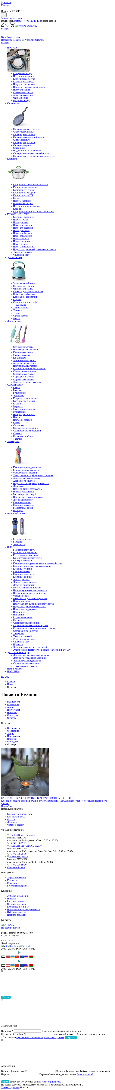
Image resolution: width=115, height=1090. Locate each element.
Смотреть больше (16, 867)
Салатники (18, 425)
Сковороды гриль (22, 145)
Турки (16, 313)
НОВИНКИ (13, 671)
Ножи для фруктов (22, 233)
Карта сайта (7, 940)
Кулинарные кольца (23, 352)
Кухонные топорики (23, 217)
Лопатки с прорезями (24, 585)
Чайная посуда (20, 97)
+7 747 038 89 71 (18, 843)
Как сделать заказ (16, 816)
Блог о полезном (15, 901)
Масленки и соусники (24, 409)
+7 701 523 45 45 (30, 21)
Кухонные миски (22, 502)
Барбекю (17, 541)
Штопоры (18, 510)
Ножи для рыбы (21, 230)
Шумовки (18, 644)
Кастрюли (12, 158)
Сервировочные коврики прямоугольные (34, 628)
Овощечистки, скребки (25, 472)
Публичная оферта (16, 912)
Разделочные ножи (22, 617)
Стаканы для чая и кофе (25, 302)
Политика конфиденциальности (23, 909)
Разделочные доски (23, 508)
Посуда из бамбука (22, 420)
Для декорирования (23, 499)
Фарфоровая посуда (23, 95)
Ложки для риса (21, 579)
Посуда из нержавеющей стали (29, 87)
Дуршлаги (18, 486)
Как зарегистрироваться (19, 814)
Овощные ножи (21, 595)
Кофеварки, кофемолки (25, 296)
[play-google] (24, 954)
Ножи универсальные (24, 246)
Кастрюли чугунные (23, 190)
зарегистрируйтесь (51, 1081)
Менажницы (19, 411)
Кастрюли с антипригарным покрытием (33, 211)
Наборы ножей (20, 219)
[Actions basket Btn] (12, 26)
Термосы (17, 310)
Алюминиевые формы (24, 360)
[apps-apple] (8, 954)
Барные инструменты (24, 550)
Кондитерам (19, 357)
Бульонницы (19, 393)
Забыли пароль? (85, 1074)
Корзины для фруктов (24, 401)
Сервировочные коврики (26, 622)
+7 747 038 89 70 (18, 864)
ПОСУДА (12, 47)
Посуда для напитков (24, 84)
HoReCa (11, 547)
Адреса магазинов (16, 877)
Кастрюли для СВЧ (23, 195)
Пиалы (16, 417)
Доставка (12, 822)
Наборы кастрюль (22, 200)
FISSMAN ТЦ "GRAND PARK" (25, 845)
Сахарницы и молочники (26, 428)
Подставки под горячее (25, 609)
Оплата (11, 819)
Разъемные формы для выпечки (29, 368)
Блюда (16, 387)
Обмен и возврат (15, 824)
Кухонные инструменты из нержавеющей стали (37, 563)
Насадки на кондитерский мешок (30, 593)
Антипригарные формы (25, 363)
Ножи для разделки (23, 227)
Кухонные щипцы (22, 577)
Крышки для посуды (23, 81)
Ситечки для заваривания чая (28, 291)
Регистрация (13, 37)
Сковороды (13, 103)
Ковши (16, 198)
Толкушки (18, 633)
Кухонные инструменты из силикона (32, 566)
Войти (5, 1082)
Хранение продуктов (24, 480)
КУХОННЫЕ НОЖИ (18, 214)
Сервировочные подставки (27, 430)
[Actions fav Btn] (7, 26)
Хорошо (5, 997)
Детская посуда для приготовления (31, 655)
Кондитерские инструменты (27, 558)
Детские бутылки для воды (27, 660)
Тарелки (17, 438)
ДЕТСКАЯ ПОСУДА (18, 652)
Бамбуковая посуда (22, 73)
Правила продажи (16, 915)
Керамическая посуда (24, 79)
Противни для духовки (25, 366)
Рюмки (16, 422)
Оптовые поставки (17, 904)
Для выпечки (14, 321)
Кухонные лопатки (22, 568)
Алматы (17, 21)
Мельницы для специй (24, 494)
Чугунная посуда (21, 100)
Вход (3, 37)
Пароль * (5, 1074)
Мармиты (18, 406)
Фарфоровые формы (23, 376)
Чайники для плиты (23, 288)
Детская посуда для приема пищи (30, 658)
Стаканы (17, 433)
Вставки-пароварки (23, 203)
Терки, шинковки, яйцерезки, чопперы (33, 475)
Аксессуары (13, 441)
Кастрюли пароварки (24, 192)
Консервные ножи (22, 560)
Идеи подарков (15, 668)
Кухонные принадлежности (27, 467)
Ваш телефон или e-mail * (14, 1071)
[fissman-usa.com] (26, 957)
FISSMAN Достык (18, 856)
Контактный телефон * (13, 1034)
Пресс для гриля (21, 89)
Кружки (17, 299)
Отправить (70, 1037)
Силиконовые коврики (25, 371)
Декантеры (18, 395)
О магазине (13, 704)
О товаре (11, 718)
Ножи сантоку (20, 244)
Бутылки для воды (22, 539)
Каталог (5, 5)
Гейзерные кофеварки (24, 294)
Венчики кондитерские (25, 552)
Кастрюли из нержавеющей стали (30, 184)
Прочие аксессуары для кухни (28, 497)
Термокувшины (21, 307)
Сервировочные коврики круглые (30, 625)
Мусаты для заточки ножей (27, 587)
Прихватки (19, 614)
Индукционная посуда (24, 76)
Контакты (12, 880)
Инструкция (13, 710)
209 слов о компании (18, 896)
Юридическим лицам (18, 906)
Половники (19, 612)
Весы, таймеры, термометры (27, 489)
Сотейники (19, 148)
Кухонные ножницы (23, 505)
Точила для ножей (22, 252)
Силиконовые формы (24, 374)
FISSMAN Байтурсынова (22, 835)
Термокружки (20, 305)
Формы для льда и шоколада (27, 478)
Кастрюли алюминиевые (26, 187)
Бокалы (17, 390)
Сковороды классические (26, 129)
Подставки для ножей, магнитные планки (34, 249)
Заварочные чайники (24, 283)
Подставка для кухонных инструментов (33, 604)
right (7, 676)
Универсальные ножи (24, 639)
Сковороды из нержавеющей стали (31, 153)
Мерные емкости (21, 355)
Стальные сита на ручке (25, 631)
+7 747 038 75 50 (18, 854)
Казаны (17, 209)
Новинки (12, 712)
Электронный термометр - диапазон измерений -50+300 (42, 649)
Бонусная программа (17, 885)
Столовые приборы (23, 436)
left (2, 676)
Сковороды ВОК (21, 140)
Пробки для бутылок (23, 491)
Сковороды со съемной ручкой (29, 137)
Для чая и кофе (14, 257)
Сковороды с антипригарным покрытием (34, 156)
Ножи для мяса (20, 222)
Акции (10, 707)
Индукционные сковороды (27, 150)
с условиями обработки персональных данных (40, 1037)
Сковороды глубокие (24, 134)
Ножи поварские (21, 241)
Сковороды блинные (23, 131)
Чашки (16, 318)
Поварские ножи (21, 601)
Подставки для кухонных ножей (29, 606)
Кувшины (18, 403)
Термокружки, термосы (25, 666)
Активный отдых (16, 513)
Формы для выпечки (23, 379)
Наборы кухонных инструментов (30, 590)
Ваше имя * (7, 1031)
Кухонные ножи (21, 571)
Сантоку (17, 620)
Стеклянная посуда (23, 92)
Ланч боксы (19, 544)
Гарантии (12, 883)
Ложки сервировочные (25, 582)
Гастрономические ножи (25, 555)
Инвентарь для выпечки (25, 349)
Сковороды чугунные (24, 142)
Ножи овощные (21, 238)
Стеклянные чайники (24, 286)
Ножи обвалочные (22, 236)
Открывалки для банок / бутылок (30, 598)
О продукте (13, 715)
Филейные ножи (21, 254)
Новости (11, 898)
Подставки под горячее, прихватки (31, 483)
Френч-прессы (20, 315)
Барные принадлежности (26, 470)
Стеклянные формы (23, 347)
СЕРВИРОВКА (15, 384)
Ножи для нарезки (22, 225)
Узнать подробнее (10, 1087)
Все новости (13, 701)
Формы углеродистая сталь (27, 382)
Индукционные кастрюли (26, 206)
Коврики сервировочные (26, 398)
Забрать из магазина (11, 18)
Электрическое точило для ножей (30, 647)
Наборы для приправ (24, 414)
